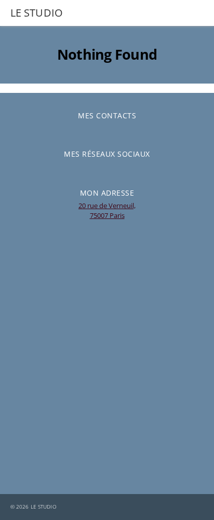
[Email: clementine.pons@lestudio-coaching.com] (99, 130)
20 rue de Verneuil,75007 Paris (107, 210)
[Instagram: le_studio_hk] (114, 169)
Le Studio (44, 506)
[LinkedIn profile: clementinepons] (99, 169)
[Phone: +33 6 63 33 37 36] (114, 130)
